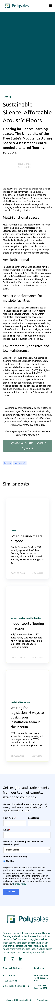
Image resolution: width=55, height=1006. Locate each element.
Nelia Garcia (24, 163)
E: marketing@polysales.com (16, 986)
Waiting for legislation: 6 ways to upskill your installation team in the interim (27, 717)
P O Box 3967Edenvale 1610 (40, 986)
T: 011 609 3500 (10, 975)
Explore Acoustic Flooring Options (27, 445)
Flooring (7, 463)
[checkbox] (26, 861)
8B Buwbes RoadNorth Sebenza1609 (41, 977)
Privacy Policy (19, 884)
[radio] (26, 861)
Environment (20, 463)
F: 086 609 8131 (10, 981)
